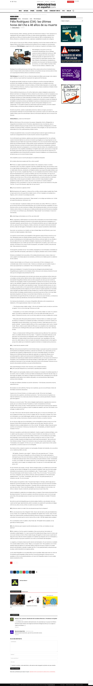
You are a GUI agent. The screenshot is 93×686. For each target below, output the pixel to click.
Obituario (20, 14)
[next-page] (13, 610)
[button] (73, 10)
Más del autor (25, 591)
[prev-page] (11, 610)
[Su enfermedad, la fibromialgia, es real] (17, 599)
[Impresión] (30, 572)
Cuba (31, 18)
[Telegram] (27, 572)
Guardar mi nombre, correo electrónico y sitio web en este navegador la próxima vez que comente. (34, 665)
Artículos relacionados (15, 591)
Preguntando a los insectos (31, 605)
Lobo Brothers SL (51, 684)
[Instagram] (12, 1)
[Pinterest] (24, 572)
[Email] (33, 572)
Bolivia (19, 18)
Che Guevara (25, 18)
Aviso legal (62, 684)
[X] (14, 1)
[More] (36, 572)
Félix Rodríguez (37, 18)
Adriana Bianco (15, 27)
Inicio (11, 14)
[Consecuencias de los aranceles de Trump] (50, 599)
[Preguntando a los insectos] (33, 599)
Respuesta (17, 627)
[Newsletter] (15, 1)
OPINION (15, 14)
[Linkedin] (17, 572)
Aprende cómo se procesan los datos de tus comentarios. (42, 671)
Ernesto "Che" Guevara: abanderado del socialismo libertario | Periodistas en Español (36, 618)
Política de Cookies (79, 684)
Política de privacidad (70, 684)
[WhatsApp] (21, 572)
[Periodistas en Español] (46, 5)
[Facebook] (10, 1)
